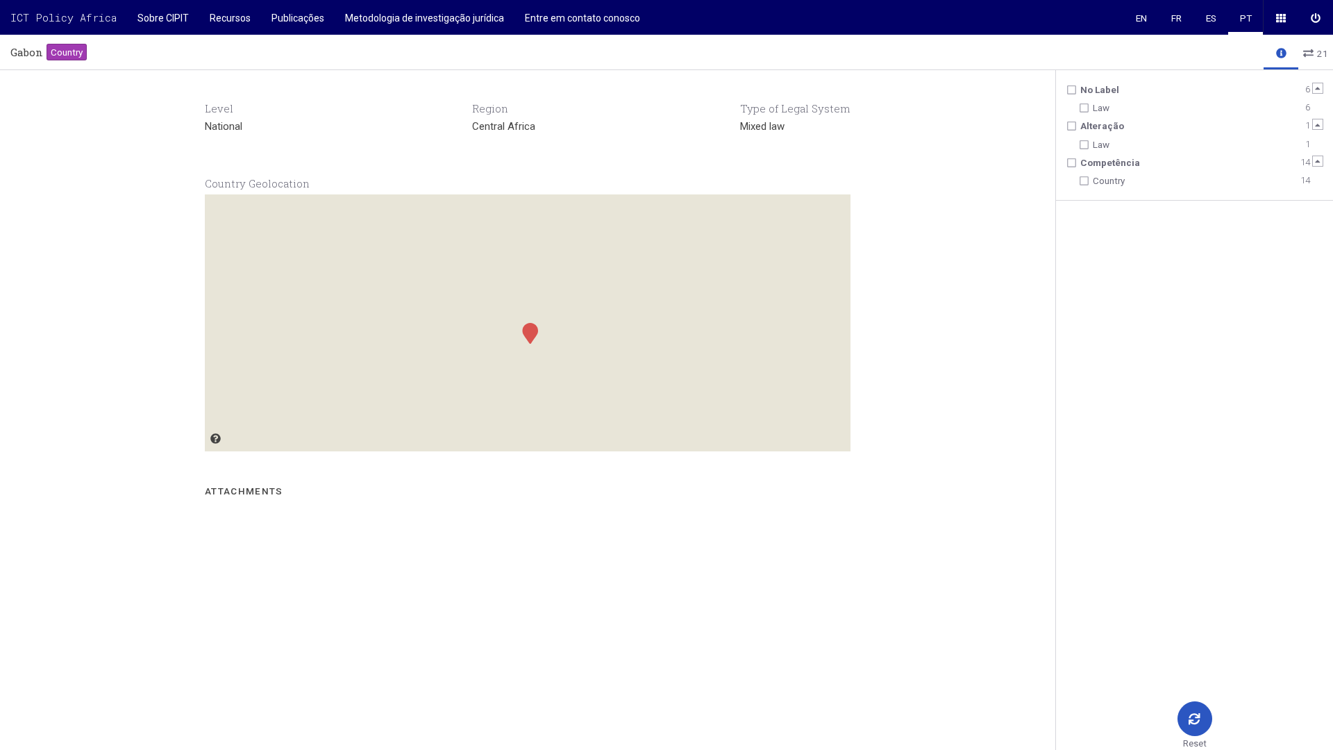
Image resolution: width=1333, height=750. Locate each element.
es (1211, 18)
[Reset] (1194, 718)
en (1141, 18)
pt (1246, 18)
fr (1176, 18)
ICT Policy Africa (63, 17)
